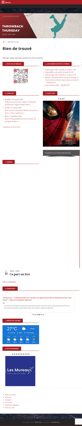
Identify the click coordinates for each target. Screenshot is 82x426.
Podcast (8, 397)
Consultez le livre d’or (11, 127)
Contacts (8, 400)
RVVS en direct (10, 395)
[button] (58, 98)
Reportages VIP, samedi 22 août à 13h (60, 70)
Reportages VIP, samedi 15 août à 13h (60, 75)
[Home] (3, 42)
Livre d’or (8, 402)
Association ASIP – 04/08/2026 (57, 85)
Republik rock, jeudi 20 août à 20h (59, 72)
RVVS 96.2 (38, 422)
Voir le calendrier (9, 282)
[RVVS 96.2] (41, 25)
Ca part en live (20, 274)
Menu (8, 2)
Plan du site (9, 407)
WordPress (56, 422)
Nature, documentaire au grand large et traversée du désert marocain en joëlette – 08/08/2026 (62, 80)
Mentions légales (11, 405)
